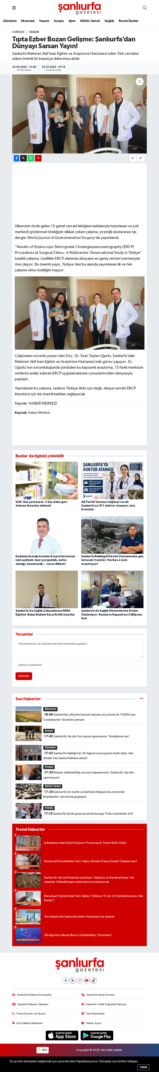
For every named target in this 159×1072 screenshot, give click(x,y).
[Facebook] (65, 980)
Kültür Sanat (90, 21)
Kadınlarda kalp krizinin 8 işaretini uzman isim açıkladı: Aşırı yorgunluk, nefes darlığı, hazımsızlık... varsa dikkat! (45, 560)
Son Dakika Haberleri (29, 1023)
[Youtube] (86, 980)
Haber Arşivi (93, 1023)
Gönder (24, 676)
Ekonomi (28, 21)
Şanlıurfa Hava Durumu (100, 994)
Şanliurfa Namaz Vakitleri (32, 1004)
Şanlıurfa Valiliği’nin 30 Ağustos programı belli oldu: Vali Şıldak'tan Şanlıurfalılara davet (88, 756)
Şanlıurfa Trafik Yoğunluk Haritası (106, 1004)
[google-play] (97, 1035)
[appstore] (62, 1035)
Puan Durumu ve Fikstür (31, 1013)
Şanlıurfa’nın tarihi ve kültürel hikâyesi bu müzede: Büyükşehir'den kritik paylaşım (84, 794)
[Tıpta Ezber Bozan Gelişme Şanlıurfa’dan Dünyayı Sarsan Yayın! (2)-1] (79, 313)
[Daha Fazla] (38, 158)
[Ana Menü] (14, 8)
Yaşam (44, 21)
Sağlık (109, 21)
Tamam (143, 1067)
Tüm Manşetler (95, 1013)
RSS (44, 1049)
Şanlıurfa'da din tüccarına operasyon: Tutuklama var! (86, 736)
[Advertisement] (85, 192)
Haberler (18, 32)
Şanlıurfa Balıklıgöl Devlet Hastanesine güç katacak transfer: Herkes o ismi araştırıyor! (112, 560)
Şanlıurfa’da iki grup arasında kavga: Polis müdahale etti (88, 813)
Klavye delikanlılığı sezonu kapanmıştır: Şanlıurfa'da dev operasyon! (88, 775)
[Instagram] (79, 980)
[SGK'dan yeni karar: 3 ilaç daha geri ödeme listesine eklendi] (47, 480)
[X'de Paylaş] (23, 158)
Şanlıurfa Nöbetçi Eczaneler (34, 994)
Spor (72, 21)
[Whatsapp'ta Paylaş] (31, 158)
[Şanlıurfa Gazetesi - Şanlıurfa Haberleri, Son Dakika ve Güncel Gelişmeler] (79, 8)
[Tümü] (141, 699)
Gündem (9, 21)
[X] (72, 980)
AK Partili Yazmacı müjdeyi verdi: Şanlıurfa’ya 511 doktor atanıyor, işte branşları (108, 505)
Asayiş (59, 21)
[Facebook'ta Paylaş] (16, 158)
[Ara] (145, 8)
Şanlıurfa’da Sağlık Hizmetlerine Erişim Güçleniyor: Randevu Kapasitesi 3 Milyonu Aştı (111, 614)
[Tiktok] (93, 980)
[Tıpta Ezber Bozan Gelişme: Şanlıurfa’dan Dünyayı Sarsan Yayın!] (79, 113)
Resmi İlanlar (129, 21)
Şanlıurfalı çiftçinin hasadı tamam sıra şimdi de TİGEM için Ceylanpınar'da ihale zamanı (89, 717)
